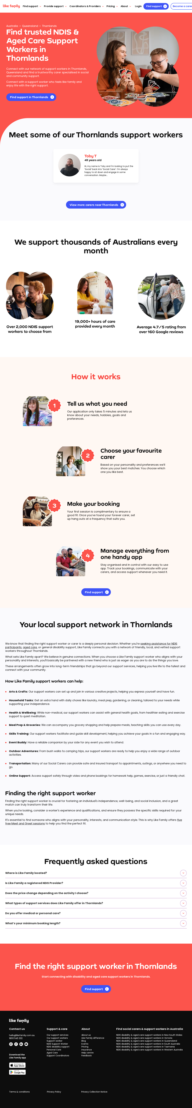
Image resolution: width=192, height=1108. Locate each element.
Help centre (87, 1052)
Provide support (54, 6)
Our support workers (57, 1037)
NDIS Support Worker (57, 1043)
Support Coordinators (58, 1055)
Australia (12, 26)
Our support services (57, 1034)
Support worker (54, 1040)
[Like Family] (11, 6)
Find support (30, 6)
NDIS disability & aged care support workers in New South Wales (149, 1034)
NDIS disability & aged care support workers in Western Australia (149, 1049)
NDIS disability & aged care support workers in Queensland (146, 1040)
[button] (96, 873)
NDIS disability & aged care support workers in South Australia (148, 1043)
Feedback (86, 1055)
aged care (30, 647)
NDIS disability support (58, 1046)
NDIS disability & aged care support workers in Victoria (144, 1037)
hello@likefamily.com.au (22, 1035)
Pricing (110, 6)
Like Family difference (92, 1037)
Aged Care (52, 1052)
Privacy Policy (54, 1092)
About (124, 6)
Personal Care (54, 1049)
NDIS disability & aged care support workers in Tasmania (145, 1046)
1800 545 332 (15, 1038)
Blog (83, 1040)
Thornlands (49, 26)
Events (84, 1043)
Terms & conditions (19, 1092)
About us (86, 1034)
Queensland (30, 26)
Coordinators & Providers (85, 6)
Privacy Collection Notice (94, 1092)
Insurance (86, 1049)
